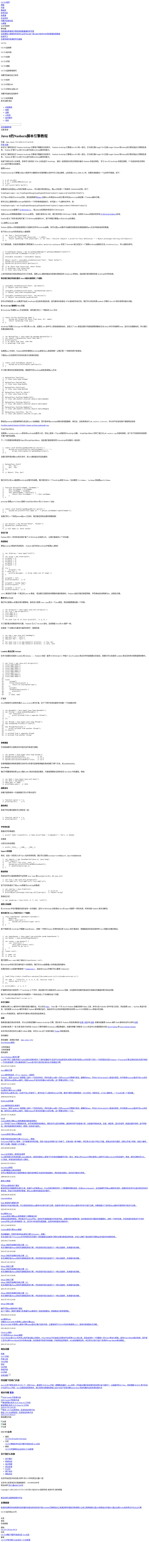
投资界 (126, 1507)
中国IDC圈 (110, 1507)
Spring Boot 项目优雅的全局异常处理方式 (86, 1388)
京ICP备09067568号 (15, 1485)
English (7, 1469)
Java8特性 (9, 1168)
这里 (81, 1022)
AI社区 (8, 115)
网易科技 (18, 1507)
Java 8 (3, 1042)
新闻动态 (8, 1461)
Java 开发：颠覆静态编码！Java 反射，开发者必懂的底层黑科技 (71, 1385)
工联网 (86, 1507)
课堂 (13, 39)
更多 (12, 1392)
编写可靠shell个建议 (11, 1308)
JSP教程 (7, 1181)
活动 (7, 120)
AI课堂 (3, 23)
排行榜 (14, 31)
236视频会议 (101, 1507)
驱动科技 (32, 1507)
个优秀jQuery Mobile (11, 1335)
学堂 (2, 8)
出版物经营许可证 (15, 1498)
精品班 (3, 10)
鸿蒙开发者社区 (7, 21)
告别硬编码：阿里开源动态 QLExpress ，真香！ (23, 1234)
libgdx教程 (17, 1134)
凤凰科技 (25, 1507)
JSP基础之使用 (11, 1170)
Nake (47, 1007)
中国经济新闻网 (73, 1507)
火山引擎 (138, 1507)
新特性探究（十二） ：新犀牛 (18, 1075)
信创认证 (20, 34)
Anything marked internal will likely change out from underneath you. (25, 425)
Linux (3, 1198)
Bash (10, 1198)
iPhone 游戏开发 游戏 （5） (15, 1269)
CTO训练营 (29, 1449)
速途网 (64, 1507)
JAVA (3, 1332)
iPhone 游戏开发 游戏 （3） (15, 1293)
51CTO (8, 1439)
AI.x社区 (36, 1444)
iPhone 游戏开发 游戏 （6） (15, 1282)
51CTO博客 (9, 1444)
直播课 (24, 31)
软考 (15, 34)
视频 (7, 110)
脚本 (13, 1042)
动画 (12, 1304)
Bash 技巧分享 (10, 1203)
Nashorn (8, 1042)
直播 (20, 39)
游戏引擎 (10, 1134)
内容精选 (8, 107)
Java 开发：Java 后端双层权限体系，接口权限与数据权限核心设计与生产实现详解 (39, 1388)
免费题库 (56, 34)
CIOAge (14, 1439)
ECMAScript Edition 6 (108, 214)
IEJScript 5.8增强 (11, 1090)
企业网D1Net (119, 1507)
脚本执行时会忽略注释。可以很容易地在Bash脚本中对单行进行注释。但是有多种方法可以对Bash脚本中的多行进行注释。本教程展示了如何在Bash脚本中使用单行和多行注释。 (69, 1205)
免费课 (3, 15)
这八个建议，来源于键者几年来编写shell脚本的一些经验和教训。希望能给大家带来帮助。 (35, 1311)
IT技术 (40, 34)
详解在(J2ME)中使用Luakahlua (18, 1322)
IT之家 (81, 1507)
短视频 (19, 31)
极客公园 (92, 1507)
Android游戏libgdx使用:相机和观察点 (19, 1121)
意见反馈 (8, 1467)
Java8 (3, 1118)
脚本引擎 (8, 1070)
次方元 (132, 1507)
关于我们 (8, 1459)
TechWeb (46, 1507)
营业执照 (4, 1498)
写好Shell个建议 (10, 1186)
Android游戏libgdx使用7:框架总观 (19, 1216)
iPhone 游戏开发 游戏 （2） (15, 1256)
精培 (16, 1449)
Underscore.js (30, 969)
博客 (2, 5)
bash (9, 1319)
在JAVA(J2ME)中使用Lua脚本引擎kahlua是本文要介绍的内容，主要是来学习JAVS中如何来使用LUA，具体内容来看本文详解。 (50, 1324)
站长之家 (58, 1507)
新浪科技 (4, 1507)
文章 (2, 39)
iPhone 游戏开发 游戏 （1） (15, 1245)
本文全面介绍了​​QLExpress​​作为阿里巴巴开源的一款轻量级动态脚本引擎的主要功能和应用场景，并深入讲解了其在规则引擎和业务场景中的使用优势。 (59, 1237)
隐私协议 (8, 1474)
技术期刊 (8, 118)
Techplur (23, 1439)
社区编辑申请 (6, 127)
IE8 (2, 1101)
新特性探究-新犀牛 (10, 1106)
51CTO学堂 (9, 1449)
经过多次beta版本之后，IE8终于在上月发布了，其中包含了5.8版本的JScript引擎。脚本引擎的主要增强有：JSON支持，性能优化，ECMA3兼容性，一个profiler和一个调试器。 (68, 1093)
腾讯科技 (11, 1507)
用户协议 (8, 1471)
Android (4, 1134)
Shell (7, 1198)
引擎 (12, 1266)
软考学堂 (30, 31)
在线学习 (4, 36)
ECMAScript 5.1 (25, 210)
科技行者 (39, 1507)
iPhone (3, 1266)
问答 (9, 39)
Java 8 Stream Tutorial (127, 1027)
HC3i (18, 1439)
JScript (5, 1101)
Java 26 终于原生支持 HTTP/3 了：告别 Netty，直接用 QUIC (24, 1385)
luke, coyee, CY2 (27, 1040)
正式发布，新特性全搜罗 (13, 1154)
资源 (6, 39)
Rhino (39, 197)
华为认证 (27, 34)
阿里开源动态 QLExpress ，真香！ (18, 1139)
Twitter (57, 1031)
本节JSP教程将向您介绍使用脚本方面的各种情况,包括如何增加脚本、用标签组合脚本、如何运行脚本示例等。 (43, 1173)
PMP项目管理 (48, 34)
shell (2, 1319)
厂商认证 (34, 34)
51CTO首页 (5, 2)
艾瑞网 (52, 1507)
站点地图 (8, 1464)
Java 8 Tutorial (112, 1027)
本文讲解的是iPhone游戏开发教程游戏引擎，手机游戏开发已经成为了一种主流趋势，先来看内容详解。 (41, 1247)
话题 (7, 112)
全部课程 (4, 34)
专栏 (16, 39)
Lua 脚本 (8, 1332)
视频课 (3, 31)
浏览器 (10, 1101)
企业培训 (4, 18)
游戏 (8, 1266)
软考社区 (4, 13)
